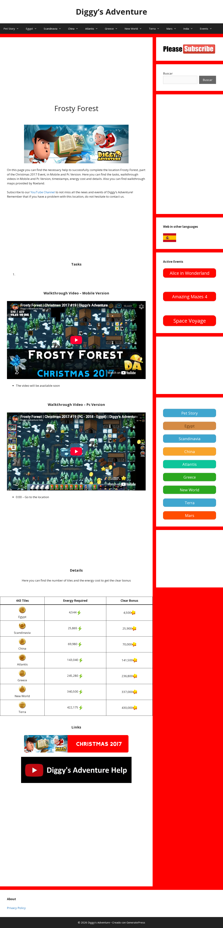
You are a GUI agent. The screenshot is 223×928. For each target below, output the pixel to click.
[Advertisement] (76, 68)
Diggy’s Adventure (111, 11)
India (186, 28)
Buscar (168, 73)
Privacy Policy (16, 908)
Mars (169, 28)
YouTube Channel (42, 192)
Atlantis (89, 28)
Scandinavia (50, 28)
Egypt (29, 28)
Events (204, 28)
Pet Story (9, 28)
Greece (109, 28)
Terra (152, 28)
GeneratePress (135, 922)
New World (131, 28)
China (71, 28)
